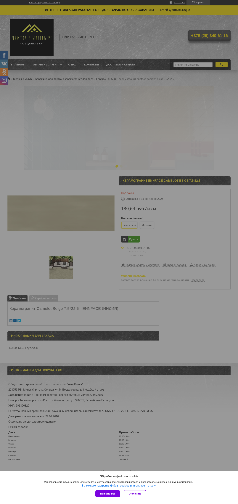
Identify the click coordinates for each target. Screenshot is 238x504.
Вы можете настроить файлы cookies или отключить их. (118, 485)
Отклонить (135, 493)
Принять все (107, 493)
